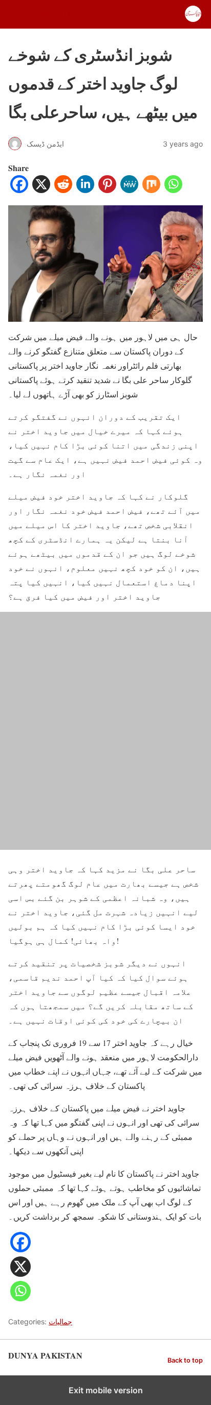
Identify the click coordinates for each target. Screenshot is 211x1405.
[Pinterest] (107, 189)
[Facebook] (19, 189)
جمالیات (60, 1321)
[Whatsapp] (173, 189)
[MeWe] (129, 189)
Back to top (185, 1360)
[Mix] (151, 189)
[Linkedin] (85, 189)
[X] (41, 189)
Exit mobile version (106, 1390)
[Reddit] (63, 189)
